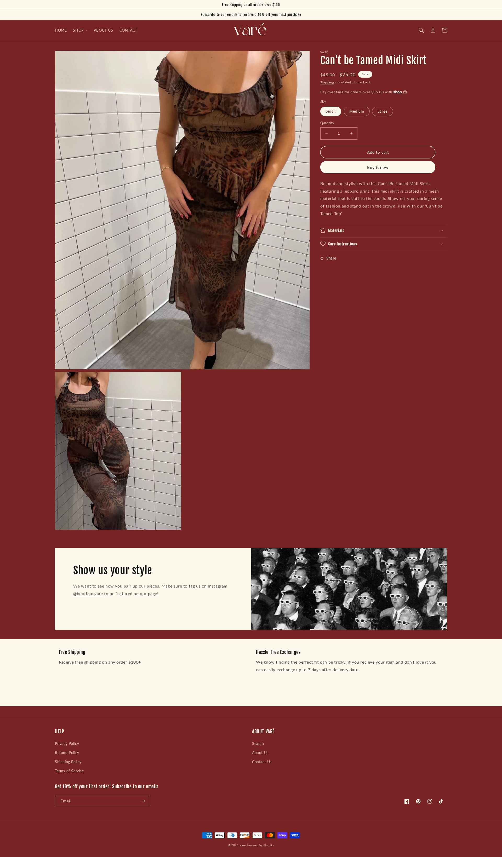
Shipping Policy (68, 762)
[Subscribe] (143, 801)
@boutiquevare (88, 593)
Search (258, 743)
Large (382, 111)
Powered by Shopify (260, 845)
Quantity (327, 123)
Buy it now (378, 167)
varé (243, 845)
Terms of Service (69, 771)
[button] (80, 30)
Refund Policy (67, 752)
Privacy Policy (67, 743)
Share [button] (331, 258)
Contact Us (262, 762)
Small (331, 111)
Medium (356, 111)
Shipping (327, 82)
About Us (260, 752)
